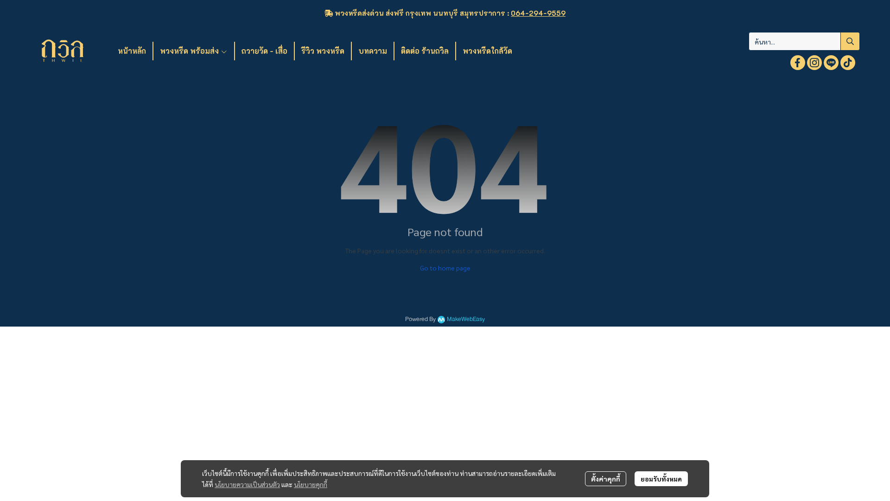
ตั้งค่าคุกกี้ (605, 479)
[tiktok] (847, 62)
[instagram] (814, 62)
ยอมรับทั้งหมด (661, 479)
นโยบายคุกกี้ (310, 484)
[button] (804, 41)
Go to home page (445, 267)
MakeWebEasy (466, 319)
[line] (831, 62)
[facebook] (797, 62)
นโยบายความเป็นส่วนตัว (247, 484)
